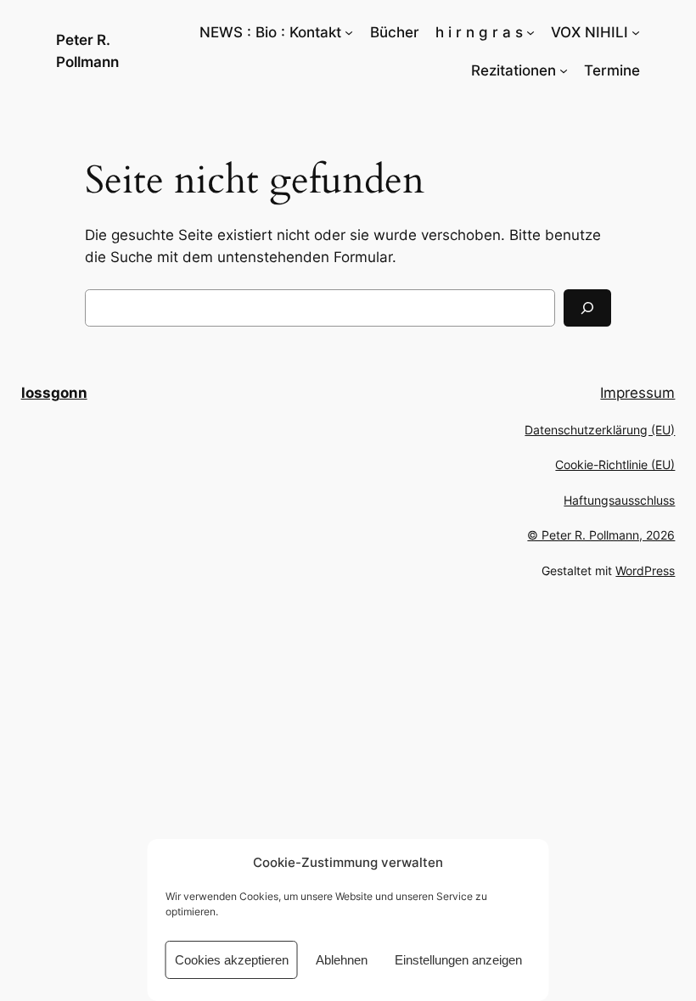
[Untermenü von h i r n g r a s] (530, 32)
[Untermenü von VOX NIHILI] (635, 32)
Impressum (637, 392)
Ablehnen (342, 960)
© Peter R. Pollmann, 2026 (601, 535)
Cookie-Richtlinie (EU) (615, 464)
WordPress (645, 570)
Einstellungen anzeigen (458, 960)
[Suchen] (587, 308)
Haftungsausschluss (619, 500)
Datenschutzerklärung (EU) (600, 429)
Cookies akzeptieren (232, 960)
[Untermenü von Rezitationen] (563, 70)
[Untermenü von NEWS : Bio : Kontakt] (349, 32)
